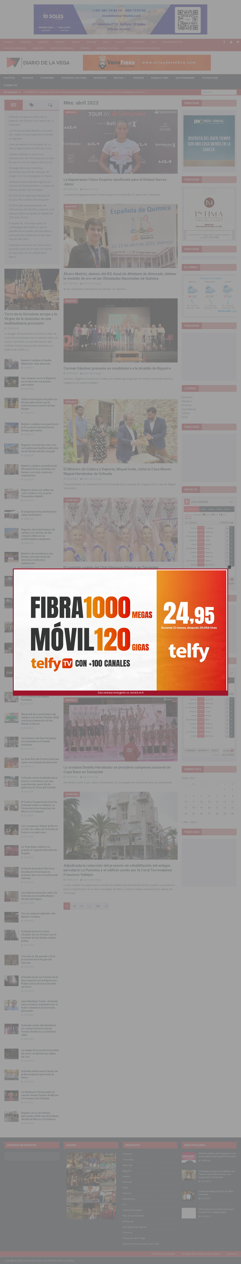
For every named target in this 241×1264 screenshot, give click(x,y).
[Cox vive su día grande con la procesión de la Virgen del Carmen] (11, 960)
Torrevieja (25, 42)
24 (185, 813)
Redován (91, 42)
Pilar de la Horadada (15, 48)
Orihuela (8, 42)
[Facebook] (224, 42)
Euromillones (189, 409)
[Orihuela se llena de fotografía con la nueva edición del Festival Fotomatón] (189, 1157)
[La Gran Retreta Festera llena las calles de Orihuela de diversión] (11, 762)
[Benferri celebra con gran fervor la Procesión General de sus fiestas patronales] (11, 428)
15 (224, 801)
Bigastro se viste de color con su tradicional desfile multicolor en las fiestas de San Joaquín (40, 448)
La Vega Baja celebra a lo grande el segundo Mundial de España (39, 850)
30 (232, 813)
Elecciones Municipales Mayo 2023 (143, 48)
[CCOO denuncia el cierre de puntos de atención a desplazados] (189, 1213)
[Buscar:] (219, 92)
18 (193, 807)
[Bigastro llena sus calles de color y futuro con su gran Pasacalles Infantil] (11, 493)
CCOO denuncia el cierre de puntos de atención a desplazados (216, 1211)
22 (224, 807)
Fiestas (118, 77)
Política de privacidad (163, 1254)
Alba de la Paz (90, 189)
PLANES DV (10, 85)
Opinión (138, 77)
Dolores (120, 42)
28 (217, 813)
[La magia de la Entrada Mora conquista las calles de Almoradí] (11, 627)
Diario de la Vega (92, 283)
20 (209, 807)
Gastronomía (185, 77)
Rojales (76, 42)
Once (185, 417)
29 (224, 813)
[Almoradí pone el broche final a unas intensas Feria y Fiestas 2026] (11, 581)
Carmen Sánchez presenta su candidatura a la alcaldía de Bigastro (117, 368)
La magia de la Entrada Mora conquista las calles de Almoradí (38, 626)
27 (209, 813)
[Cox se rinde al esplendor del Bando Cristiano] (11, 917)
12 (201, 801)
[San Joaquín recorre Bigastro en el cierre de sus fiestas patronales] (11, 382)
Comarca (85, 48)
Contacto (232, 1254)
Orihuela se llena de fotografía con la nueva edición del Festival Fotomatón (217, 1155)
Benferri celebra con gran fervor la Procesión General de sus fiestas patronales (40, 427)
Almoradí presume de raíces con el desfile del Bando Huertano (38, 696)
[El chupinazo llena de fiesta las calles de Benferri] (11, 515)
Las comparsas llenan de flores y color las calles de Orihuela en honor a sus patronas (39, 829)
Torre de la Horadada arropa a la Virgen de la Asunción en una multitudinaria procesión (30, 318)
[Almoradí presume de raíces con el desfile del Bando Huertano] (11, 697)
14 (217, 801)
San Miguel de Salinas (61, 48)
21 (217, 807)
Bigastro (60, 42)
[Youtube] (231, 42)
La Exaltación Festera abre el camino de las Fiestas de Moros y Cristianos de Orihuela (40, 1095)
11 (193, 801)
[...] (27, 349)
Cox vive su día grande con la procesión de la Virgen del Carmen (38, 959)
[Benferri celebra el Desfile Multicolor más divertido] (11, 364)
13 (209, 801)
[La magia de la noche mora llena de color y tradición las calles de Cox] (11, 1054)
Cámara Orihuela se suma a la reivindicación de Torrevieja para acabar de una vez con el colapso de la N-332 (31, 158)
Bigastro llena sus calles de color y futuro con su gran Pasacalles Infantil (37, 493)
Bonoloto (187, 397)
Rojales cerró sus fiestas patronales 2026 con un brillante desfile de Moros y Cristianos (40, 1116)
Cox (154, 42)
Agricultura (159, 77)
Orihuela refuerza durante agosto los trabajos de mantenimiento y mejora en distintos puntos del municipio (32, 185)
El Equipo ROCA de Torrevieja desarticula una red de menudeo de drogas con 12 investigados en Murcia (30, 172)
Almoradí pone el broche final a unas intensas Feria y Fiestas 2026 (39, 580)
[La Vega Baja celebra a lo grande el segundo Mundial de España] (11, 850)
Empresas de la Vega (107, 48)
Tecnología (210, 77)
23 (232, 807)
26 (201, 813)
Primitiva (187, 401)
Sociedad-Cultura (73, 77)
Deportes (100, 77)
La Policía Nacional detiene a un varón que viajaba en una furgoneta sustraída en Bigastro (31, 134)
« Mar (185, 822)
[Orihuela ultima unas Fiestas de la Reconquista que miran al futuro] (11, 1075)
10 (185, 801)
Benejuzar (38, 48)
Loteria (186, 413)
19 (201, 807)
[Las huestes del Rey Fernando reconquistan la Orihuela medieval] (11, 742)
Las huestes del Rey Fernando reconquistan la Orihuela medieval (38, 741)
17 (185, 807)
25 (193, 813)
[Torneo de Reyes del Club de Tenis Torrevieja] (189, 1195)
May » (193, 822)
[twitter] (238, 42)
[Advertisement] (209, 356)
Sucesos (27, 77)
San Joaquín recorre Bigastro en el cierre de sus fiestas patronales (38, 381)
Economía (47, 77)
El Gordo (187, 405)
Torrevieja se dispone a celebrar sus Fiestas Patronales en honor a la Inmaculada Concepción (216, 1174)
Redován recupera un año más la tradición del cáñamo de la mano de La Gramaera (31, 120)
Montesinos (138, 42)
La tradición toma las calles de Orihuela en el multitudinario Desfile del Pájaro (39, 895)
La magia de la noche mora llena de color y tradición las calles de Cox (40, 1053)
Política (9, 77)
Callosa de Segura (172, 42)
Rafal (106, 42)
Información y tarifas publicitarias (201, 1254)
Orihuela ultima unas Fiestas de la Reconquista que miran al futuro (39, 1074)
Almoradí (43, 42)
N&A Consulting (66, 1260)
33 (98, 906)
